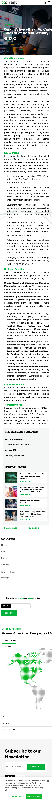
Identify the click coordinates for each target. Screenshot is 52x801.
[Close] (48, 781)
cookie (30, 598)
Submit (8, 613)
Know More (24, 481)
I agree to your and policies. (23, 598)
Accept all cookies (33, 796)
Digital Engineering (14, 439)
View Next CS (32, 528)
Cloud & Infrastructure (16, 445)
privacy (21, 598)
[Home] (9, 2)
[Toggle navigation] (49, 2)
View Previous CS (11, 528)
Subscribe (35, 767)
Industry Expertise (14, 456)
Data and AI (10, 450)
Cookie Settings (16, 796)
